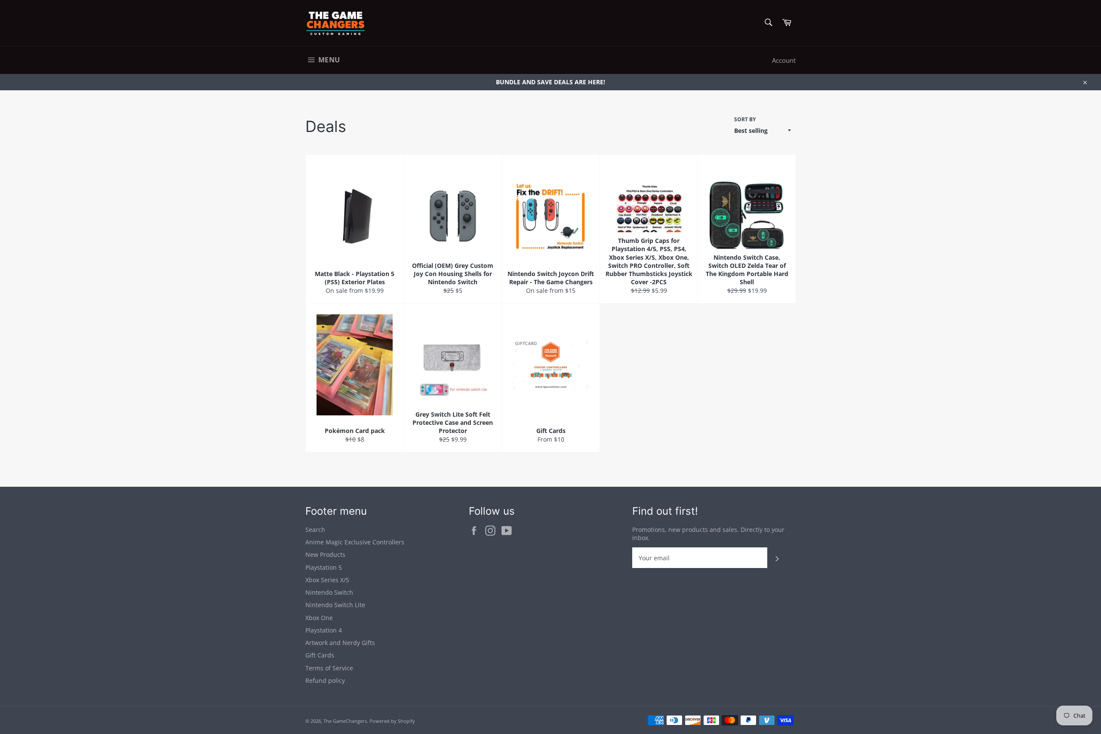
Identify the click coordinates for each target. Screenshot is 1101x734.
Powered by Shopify (392, 721)
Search (315, 529)
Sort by (745, 119)
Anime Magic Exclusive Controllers (354, 542)
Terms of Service (329, 668)
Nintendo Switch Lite (335, 605)
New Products (325, 554)
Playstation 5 (323, 567)
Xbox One (319, 618)
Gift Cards (319, 655)
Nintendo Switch (329, 592)
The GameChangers (345, 721)
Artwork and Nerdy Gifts (340, 643)
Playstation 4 (323, 630)
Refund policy (325, 680)
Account (784, 60)
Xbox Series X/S (327, 580)
